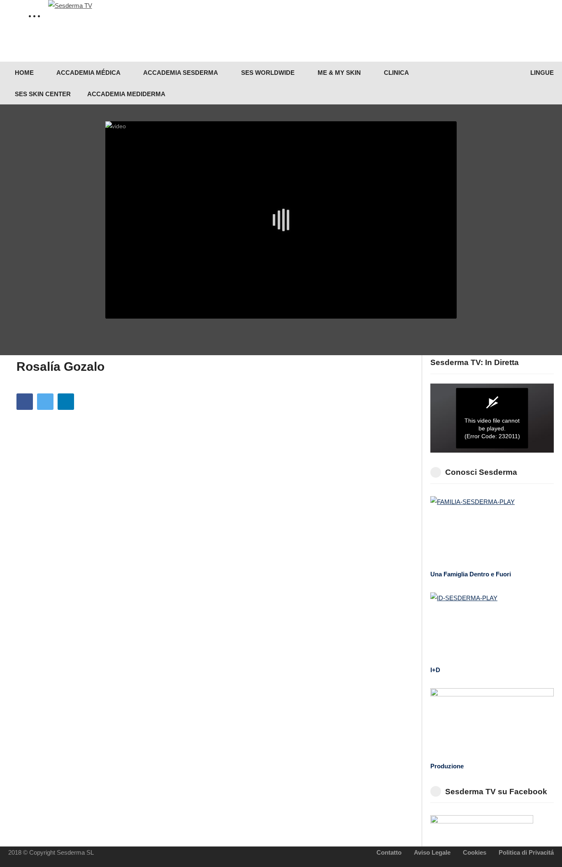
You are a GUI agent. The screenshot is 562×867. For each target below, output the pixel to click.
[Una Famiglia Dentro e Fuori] (492, 531)
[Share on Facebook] (24, 401)
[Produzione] (492, 723)
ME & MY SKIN (338, 72)
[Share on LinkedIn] (66, 401)
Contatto (389, 852)
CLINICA (395, 72)
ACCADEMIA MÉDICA (88, 72)
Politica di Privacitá (526, 852)
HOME (23, 72)
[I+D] (492, 627)
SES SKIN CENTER (42, 93)
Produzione (447, 766)
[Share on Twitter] (45, 401)
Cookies (474, 852)
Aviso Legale (432, 852)
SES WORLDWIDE (267, 72)
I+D (435, 669)
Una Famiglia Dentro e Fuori (470, 574)
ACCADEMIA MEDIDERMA (126, 93)
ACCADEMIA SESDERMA (180, 72)
